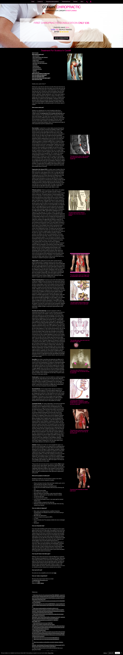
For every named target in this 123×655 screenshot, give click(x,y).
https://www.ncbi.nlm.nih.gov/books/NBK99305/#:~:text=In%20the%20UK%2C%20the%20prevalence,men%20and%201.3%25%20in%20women (48, 605)
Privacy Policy (50, 653)
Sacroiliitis (35, 64)
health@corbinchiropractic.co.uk (40, 580)
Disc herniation (36, 55)
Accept (117, 653)
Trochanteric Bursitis (37, 69)
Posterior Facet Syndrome (38, 61)
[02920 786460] (87, 2)
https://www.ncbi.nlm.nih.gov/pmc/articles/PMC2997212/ (46, 637)
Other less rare (36, 72)
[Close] (121, 653)
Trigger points (36, 60)
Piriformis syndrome (37, 58)
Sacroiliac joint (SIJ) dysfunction (40, 63)
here (55, 573)
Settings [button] (105, 653)
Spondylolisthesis (37, 67)
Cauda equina (36, 66)
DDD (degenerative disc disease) (40, 57)
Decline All (111, 653)
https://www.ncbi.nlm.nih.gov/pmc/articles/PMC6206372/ (46, 639)
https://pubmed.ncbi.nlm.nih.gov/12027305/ (43, 623)
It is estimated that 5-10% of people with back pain (51, 113)
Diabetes (35, 70)
